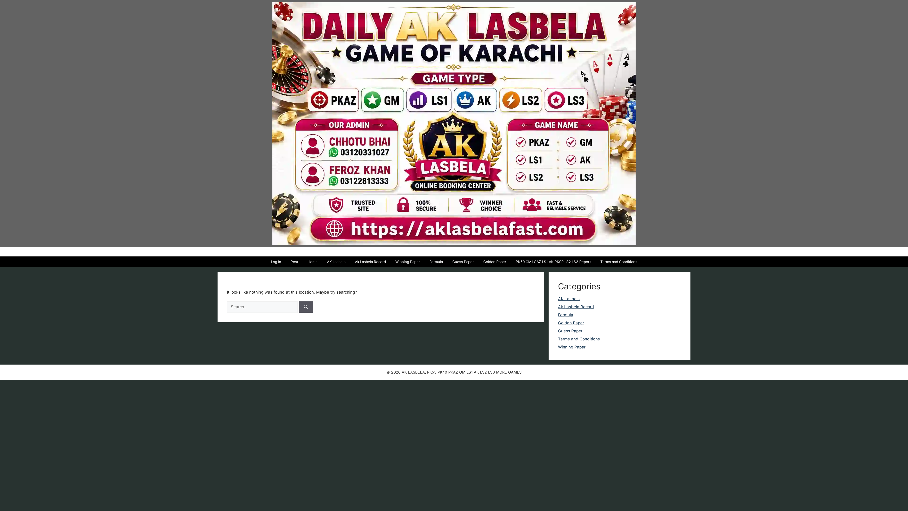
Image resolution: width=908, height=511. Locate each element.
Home (313, 262)
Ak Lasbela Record (370, 262)
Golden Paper (494, 262)
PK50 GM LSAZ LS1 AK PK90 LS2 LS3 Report (553, 262)
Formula (436, 262)
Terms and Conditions (618, 262)
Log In (276, 262)
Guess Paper (463, 262)
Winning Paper (407, 262)
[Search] (306, 307)
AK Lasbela (336, 262)
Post (294, 262)
